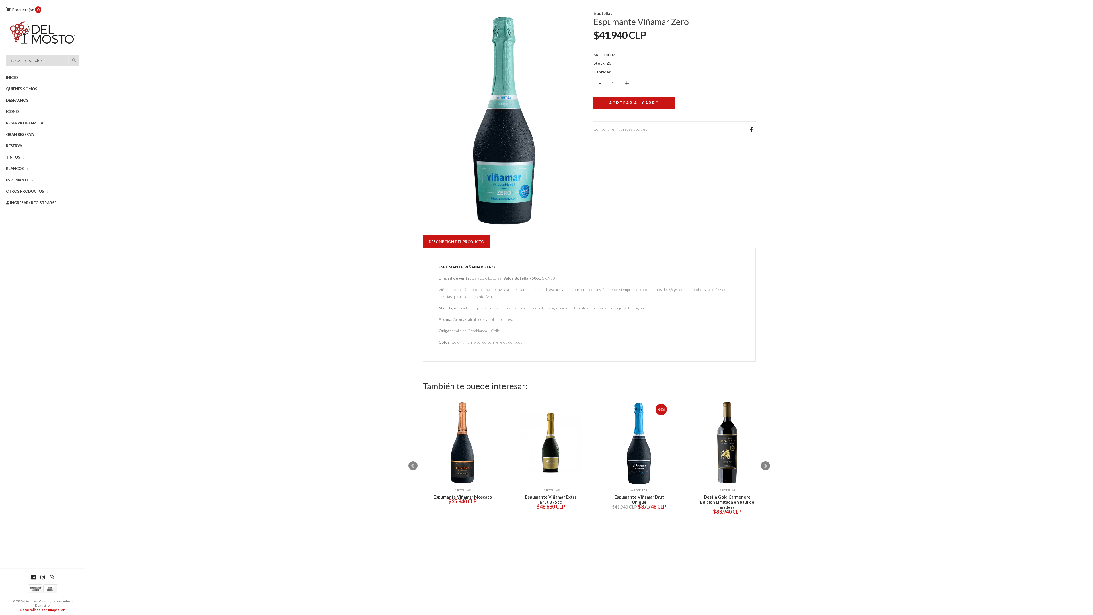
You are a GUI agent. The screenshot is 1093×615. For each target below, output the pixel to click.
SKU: (598, 55)
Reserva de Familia (24, 123)
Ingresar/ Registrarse (32, 202)
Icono (12, 111)
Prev (413, 465)
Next (765, 465)
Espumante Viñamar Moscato (462, 496)
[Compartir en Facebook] (751, 129)
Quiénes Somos (21, 89)
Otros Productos (25, 191)
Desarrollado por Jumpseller (42, 610)
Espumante (17, 180)
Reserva (14, 146)
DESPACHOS (17, 100)
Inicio (12, 77)
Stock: (599, 63)
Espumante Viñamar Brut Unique (639, 499)
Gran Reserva (20, 134)
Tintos (13, 157)
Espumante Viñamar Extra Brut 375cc (551, 499)
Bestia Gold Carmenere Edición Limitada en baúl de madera (727, 502)
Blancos (15, 168)
